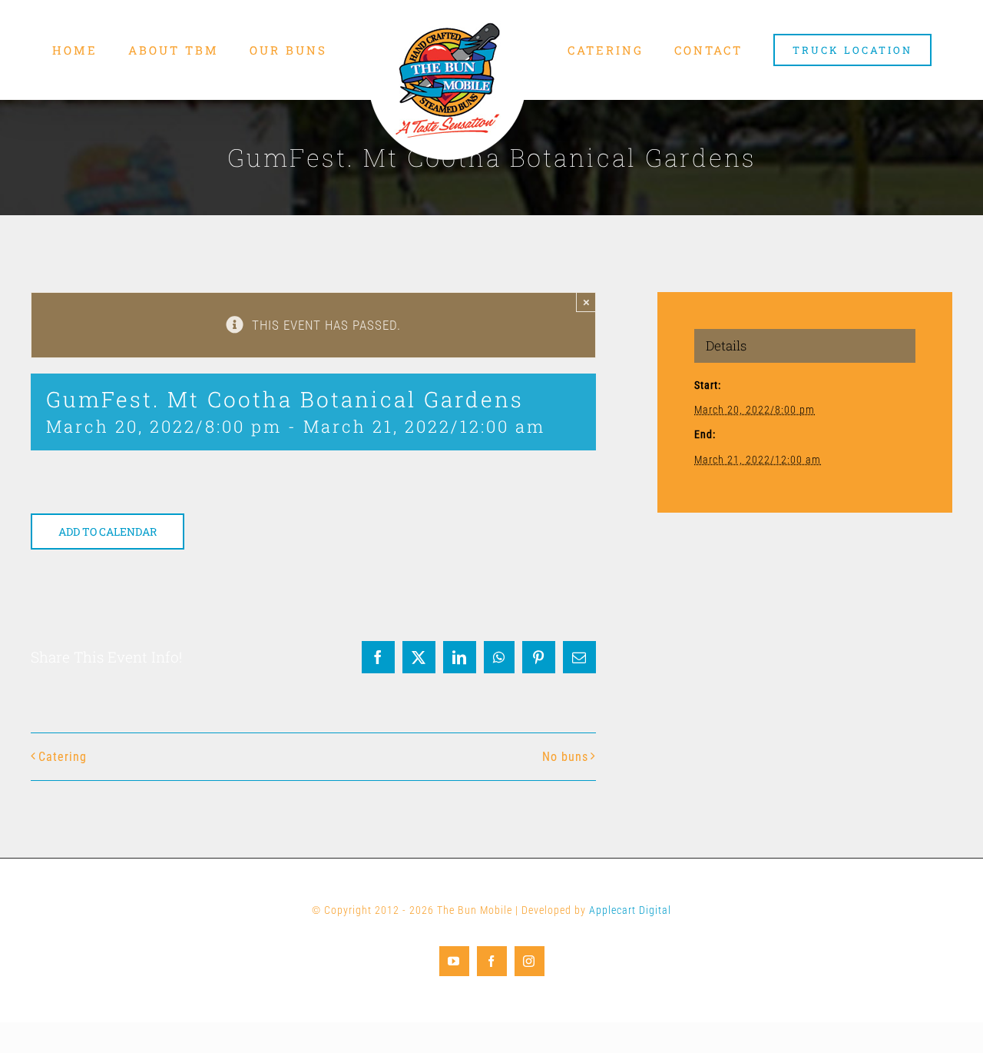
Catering (62, 756)
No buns (565, 756)
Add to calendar (107, 531)
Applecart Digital (630, 910)
